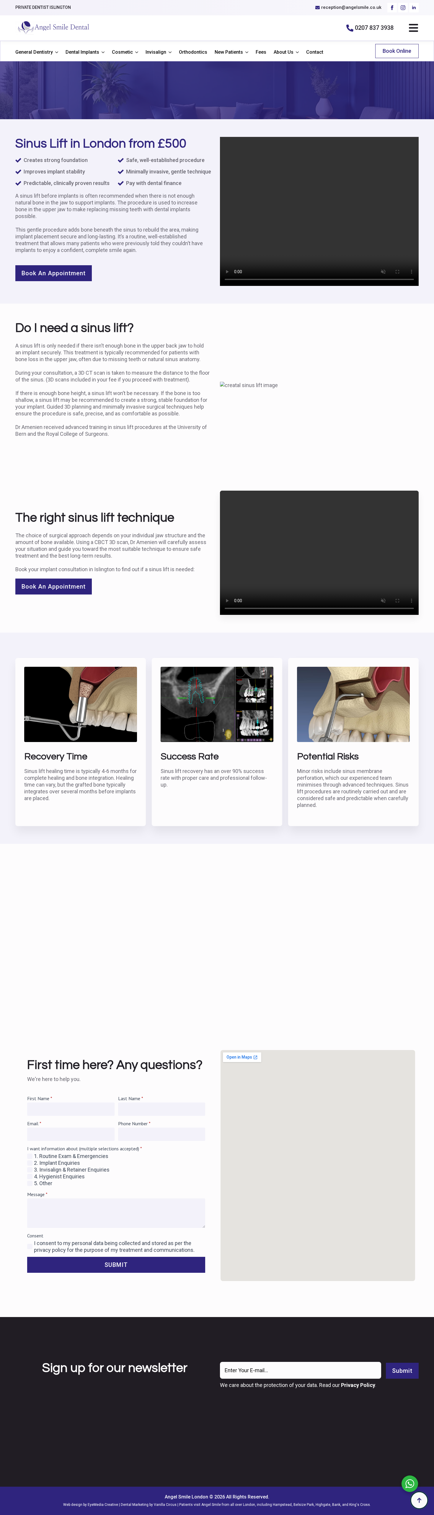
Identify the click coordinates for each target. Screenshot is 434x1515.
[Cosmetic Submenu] (135, 52)
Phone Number (134, 1123)
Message (37, 1194)
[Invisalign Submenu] (169, 52)
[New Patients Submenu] (245, 52)
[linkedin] (414, 7)
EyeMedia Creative (103, 1505)
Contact (314, 52)
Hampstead (282, 1505)
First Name (39, 1098)
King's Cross (359, 1505)
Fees (261, 52)
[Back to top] (419, 1500)
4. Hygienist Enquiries (59, 1176)
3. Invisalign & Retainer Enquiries (72, 1170)
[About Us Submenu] (296, 52)
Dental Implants (82, 52)
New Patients (229, 52)
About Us (283, 52)
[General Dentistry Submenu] (55, 52)
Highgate (323, 1505)
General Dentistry (34, 52)
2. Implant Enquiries (57, 1163)
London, (249, 1505)
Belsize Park (303, 1505)
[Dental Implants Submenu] (102, 52)
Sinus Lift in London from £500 (100, 143)
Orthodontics (193, 52)
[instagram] (403, 7)
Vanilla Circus (165, 1505)
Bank (336, 1505)
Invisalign (156, 52)
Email (34, 1123)
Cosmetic (122, 52)
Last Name (130, 1098)
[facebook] (392, 7)
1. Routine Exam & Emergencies (71, 1156)
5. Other (43, 1183)
